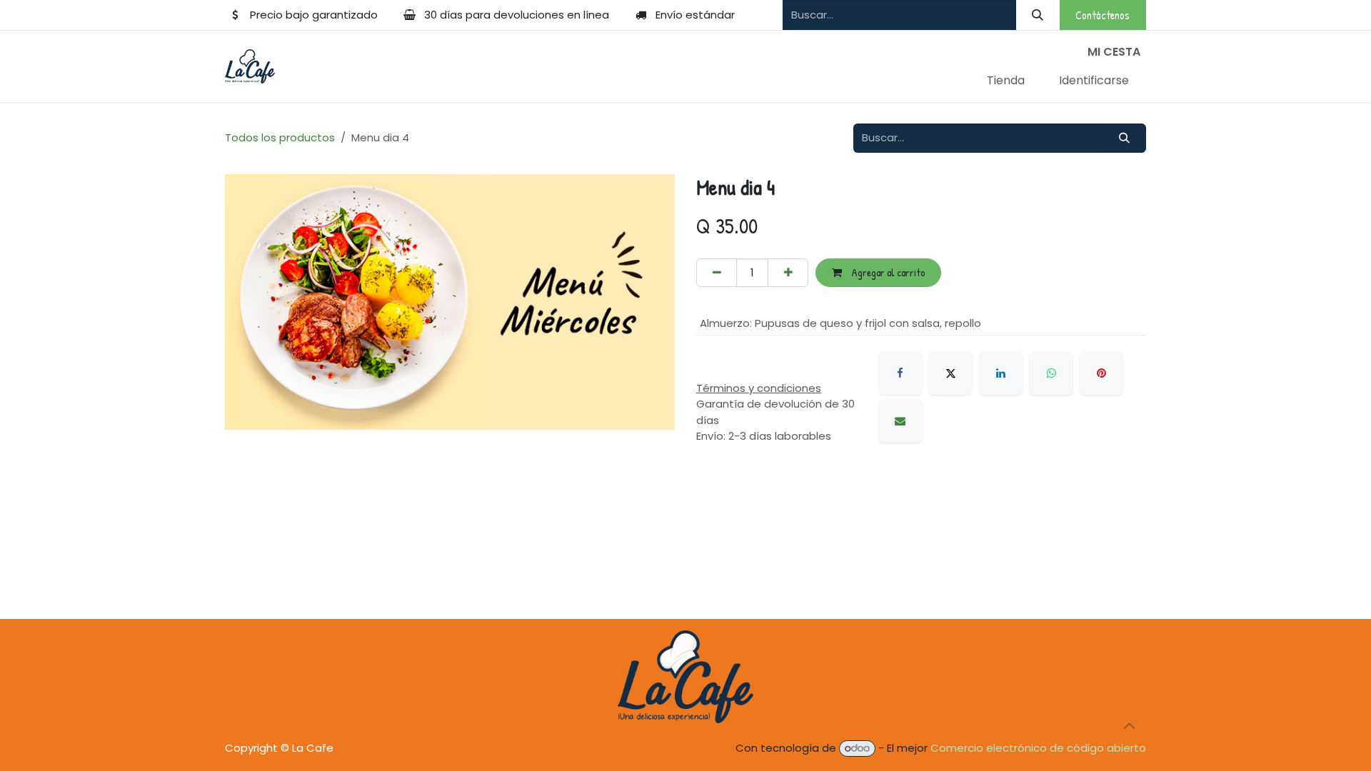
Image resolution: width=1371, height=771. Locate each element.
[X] (950, 373)
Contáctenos (1102, 15)
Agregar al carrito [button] (887, 272)
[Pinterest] (1101, 373)
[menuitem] (1006, 80)
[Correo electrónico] (900, 421)
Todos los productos (280, 137)
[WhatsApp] (1051, 373)
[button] (1129, 726)
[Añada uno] (788, 273)
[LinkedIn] (1001, 373)
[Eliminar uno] (716, 273)
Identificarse (1094, 80)
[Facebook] (900, 373)
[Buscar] (1038, 15)
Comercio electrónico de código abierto (1038, 747)
